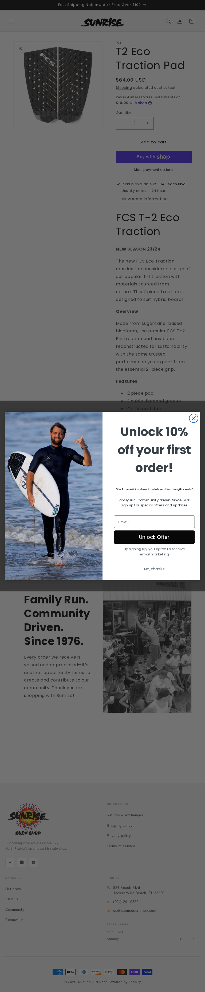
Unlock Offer (154, 537)
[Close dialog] (193, 418)
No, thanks (154, 569)
